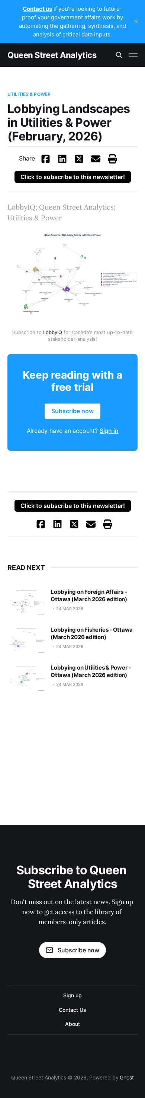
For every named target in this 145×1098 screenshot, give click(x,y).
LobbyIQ (52, 332)
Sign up (72, 995)
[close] (136, 21)
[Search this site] (119, 55)
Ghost (127, 1077)
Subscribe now (78, 950)
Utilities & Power (29, 94)
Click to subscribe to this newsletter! (72, 177)
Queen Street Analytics (51, 55)
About (72, 1024)
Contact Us (72, 1010)
